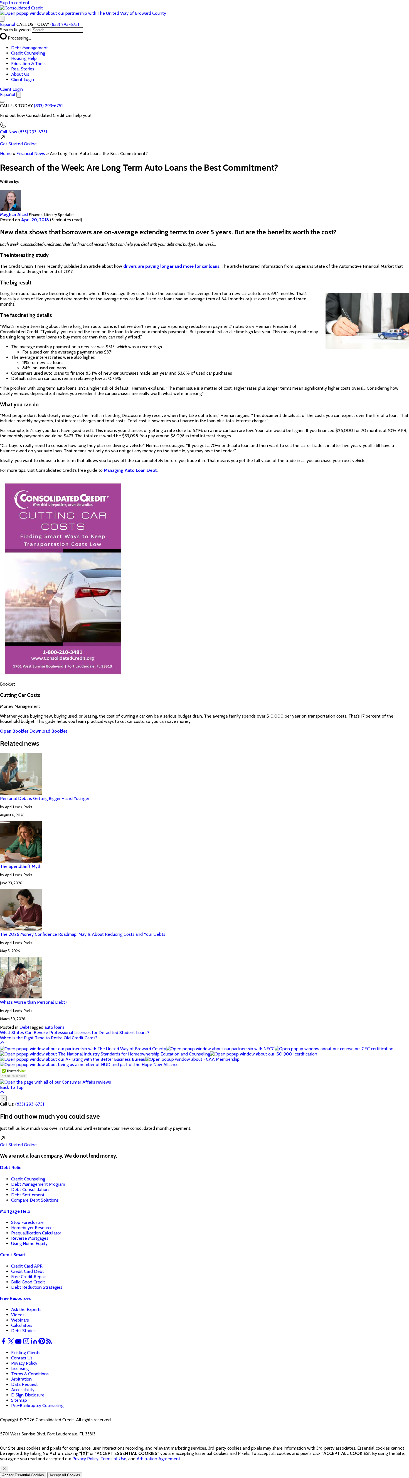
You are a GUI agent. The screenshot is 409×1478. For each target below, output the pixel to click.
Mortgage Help (15, 1211)
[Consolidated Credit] (21, 8)
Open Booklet (14, 731)
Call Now (23, 131)
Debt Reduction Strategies (36, 1287)
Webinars (20, 1320)
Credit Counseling (28, 53)
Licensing (20, 1368)
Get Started (18, 143)
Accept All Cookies (65, 1475)
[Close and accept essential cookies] (4, 1469)
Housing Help (24, 58)
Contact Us (22, 1358)
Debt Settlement (28, 1194)
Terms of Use (113, 1458)
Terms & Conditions (30, 1373)
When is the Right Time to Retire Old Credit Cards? (48, 1037)
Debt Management (29, 47)
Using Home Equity (29, 1243)
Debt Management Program (38, 1184)
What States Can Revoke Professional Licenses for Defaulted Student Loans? (74, 1032)
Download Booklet (48, 731)
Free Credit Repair (28, 1276)
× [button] (3, 1098)
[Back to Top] (2, 1043)
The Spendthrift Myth (20, 866)
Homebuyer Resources (33, 1227)
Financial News (30, 153)
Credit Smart (12, 1254)
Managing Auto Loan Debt (130, 470)
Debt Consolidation (30, 1189)
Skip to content (14, 2)
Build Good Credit (28, 1282)
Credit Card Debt (27, 1271)
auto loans (55, 1027)
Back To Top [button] (12, 1087)
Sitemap (19, 1400)
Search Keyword (15, 29)
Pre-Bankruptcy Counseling (37, 1405)
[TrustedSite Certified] (13, 1072)
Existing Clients (25, 1352)
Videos (17, 1314)
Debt (24, 1027)
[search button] (2, 19)
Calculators (21, 1325)
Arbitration (21, 1379)
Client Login (22, 79)
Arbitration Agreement (158, 1458)
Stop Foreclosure (27, 1222)
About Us (20, 74)
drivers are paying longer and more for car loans (171, 266)
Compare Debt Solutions (35, 1200)
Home (6, 153)
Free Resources (15, 1298)
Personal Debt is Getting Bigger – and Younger (44, 798)
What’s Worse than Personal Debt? (33, 1002)
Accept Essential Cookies (23, 1475)
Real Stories (22, 69)
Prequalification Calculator (36, 1233)
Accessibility (23, 1389)
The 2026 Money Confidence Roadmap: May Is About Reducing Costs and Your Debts (82, 934)
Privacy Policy (24, 1363)
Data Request (24, 1384)
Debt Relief (11, 1167)
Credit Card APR (27, 1266)
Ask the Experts (26, 1309)
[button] (83, 13)
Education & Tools (28, 63)
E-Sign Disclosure (28, 1395)
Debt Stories (23, 1330)
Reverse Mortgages (29, 1238)
